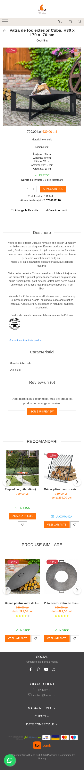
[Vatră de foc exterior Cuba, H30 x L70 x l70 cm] (42, 87)
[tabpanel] (42, 87)
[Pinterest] (38, 669)
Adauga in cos (53, 189)
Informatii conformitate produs (25, 340)
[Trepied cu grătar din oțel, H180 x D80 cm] (22, 468)
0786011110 (44, 690)
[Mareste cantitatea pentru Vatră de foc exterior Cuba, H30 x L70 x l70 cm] (34, 189)
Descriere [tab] (42, 232)
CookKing (42, 40)
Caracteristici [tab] (42, 352)
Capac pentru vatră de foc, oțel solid (22, 603)
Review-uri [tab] (42, 382)
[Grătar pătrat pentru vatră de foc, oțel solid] (61, 468)
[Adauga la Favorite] (22, 524)
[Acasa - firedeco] (42, 9)
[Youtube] (45, 669)
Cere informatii (57, 210)
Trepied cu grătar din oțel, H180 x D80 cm (22, 489)
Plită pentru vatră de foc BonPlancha (61, 603)
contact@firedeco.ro (44, 695)
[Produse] (5, 22)
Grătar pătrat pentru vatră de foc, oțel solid (61, 489)
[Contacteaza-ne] (60, 21)
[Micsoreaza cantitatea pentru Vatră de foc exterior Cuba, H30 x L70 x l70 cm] (22, 189)
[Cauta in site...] (79, 21)
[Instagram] (53, 669)
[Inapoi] (3, 31)
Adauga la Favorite (26, 210)
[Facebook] (30, 669)
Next (78, 91)
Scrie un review (42, 411)
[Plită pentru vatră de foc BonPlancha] (61, 576)
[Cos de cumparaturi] (70, 21)
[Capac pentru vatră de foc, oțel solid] (22, 576)
